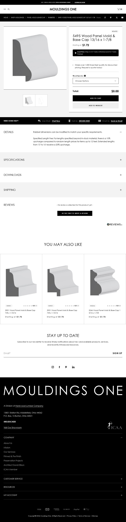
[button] (74, 212)
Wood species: (78, 76)
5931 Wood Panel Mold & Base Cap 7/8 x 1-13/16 (20, 311)
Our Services (9, 452)
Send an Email (116, 121)
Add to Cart (95, 98)
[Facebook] (59, 367)
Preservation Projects (13, 460)
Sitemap (95, 516)
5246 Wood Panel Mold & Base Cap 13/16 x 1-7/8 (63, 311)
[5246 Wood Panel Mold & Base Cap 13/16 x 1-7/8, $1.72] (63, 281)
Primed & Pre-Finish (12, 456)
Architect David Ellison (14, 465)
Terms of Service (84, 516)
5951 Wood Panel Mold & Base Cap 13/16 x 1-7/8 (104, 311)
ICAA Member (10, 469)
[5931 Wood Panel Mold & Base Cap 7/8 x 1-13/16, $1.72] (21, 281)
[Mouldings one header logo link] (63, 9)
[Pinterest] (110, 17)
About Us (8, 443)
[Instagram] (53, 367)
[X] (117, 17)
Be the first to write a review (75, 213)
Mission (7, 447)
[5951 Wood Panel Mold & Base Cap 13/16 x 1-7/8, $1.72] (105, 281)
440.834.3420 (84, 121)
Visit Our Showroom (13, 427)
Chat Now (56, 121)
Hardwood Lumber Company (29, 406)
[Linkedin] (73, 367)
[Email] (122, 17)
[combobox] (96, 81)
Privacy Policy (72, 516)
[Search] (9, 9)
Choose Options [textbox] (82, 81)
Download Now (80, 2)
